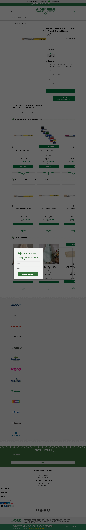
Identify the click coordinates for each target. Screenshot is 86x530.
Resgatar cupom (28, 274)
